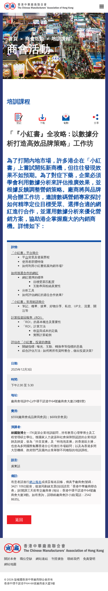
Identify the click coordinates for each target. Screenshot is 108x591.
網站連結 (42, 559)
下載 (42, 123)
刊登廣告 (58, 559)
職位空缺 (26, 559)
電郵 (65, 123)
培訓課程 (61, 38)
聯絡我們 (73, 559)
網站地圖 (10, 564)
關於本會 (10, 559)
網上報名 (35, 482)
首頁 (13, 38)
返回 (19, 519)
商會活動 (34, 38)
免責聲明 (89, 559)
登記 (18, 123)
